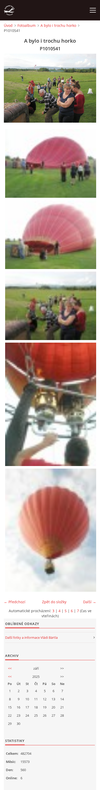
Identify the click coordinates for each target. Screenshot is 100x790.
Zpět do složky (54, 601)
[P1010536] (51, 163)
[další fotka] (88, 88)
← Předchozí (14, 601)
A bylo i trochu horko (58, 25)
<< (10, 668)
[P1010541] (51, 306)
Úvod (8, 25)
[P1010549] (51, 530)
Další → (89, 601)
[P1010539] (51, 234)
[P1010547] (51, 404)
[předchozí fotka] (12, 88)
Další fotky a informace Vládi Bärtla (31, 637)
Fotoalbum (26, 25)
